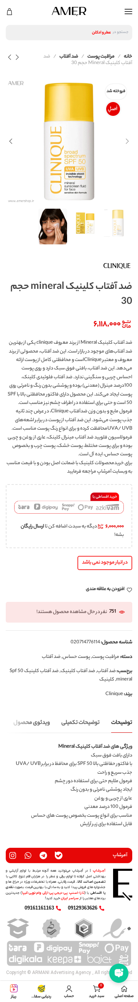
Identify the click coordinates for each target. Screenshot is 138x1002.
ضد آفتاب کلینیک (78, 671)
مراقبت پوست (101, 57)
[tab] (121, 723)
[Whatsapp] (28, 855)
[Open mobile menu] (128, 11)
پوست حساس (76, 657)
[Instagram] (12, 855)
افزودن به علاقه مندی (105, 590)
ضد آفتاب (68, 57)
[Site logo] (69, 11)
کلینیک (106, 680)
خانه (128, 57)
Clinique (114, 694)
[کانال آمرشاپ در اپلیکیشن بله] (58, 855)
